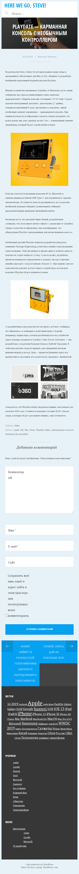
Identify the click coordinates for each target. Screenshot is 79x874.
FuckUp (58, 704)
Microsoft (15, 723)
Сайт (11, 562)
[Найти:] (27, 14)
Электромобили (21, 809)
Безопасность (29, 728)
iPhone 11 (39, 714)
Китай (22, 733)
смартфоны (57, 737)
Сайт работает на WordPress (39, 864)
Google (28, 709)
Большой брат (20, 792)
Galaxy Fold (14, 709)
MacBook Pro (40, 719)
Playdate (40, 429)
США (68, 733)
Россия (60, 733)
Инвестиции (12, 733)
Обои (51, 733)
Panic (32, 429)
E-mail (13, 546)
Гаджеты (45, 728)
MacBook (26, 719)
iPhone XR (65, 714)
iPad (68, 709)
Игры (17, 425)
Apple (16, 429)
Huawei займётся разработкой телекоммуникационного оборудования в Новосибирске (25, 663)
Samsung (30, 723)
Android (23, 704)
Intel (15, 775)
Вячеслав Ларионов (47, 56)
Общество (18, 801)
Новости (42, 733)
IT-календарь (19, 845)
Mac (27, 429)
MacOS (52, 719)
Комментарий (16, 475)
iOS (21, 429)
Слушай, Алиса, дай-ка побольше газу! (53, 652)
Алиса (18, 728)
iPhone (25, 713)
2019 (14, 704)
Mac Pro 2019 (65, 719)
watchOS (53, 723)
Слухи (17, 737)
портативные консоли (62, 429)
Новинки (32, 733)
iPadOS (12, 714)
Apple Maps (48, 704)
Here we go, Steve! (25, 5)
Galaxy (68, 704)
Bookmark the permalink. (16, 434)
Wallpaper (43, 723)
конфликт (44, 737)
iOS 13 (59, 708)
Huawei (16, 771)
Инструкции (19, 828)
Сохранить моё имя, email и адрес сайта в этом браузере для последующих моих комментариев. (18, 596)
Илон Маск (66, 728)
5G (9, 704)
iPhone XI (52, 714)
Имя (12, 530)
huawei (40, 708)
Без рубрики (19, 788)
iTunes (10, 719)
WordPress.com (50, 867)
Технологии (29, 737)
